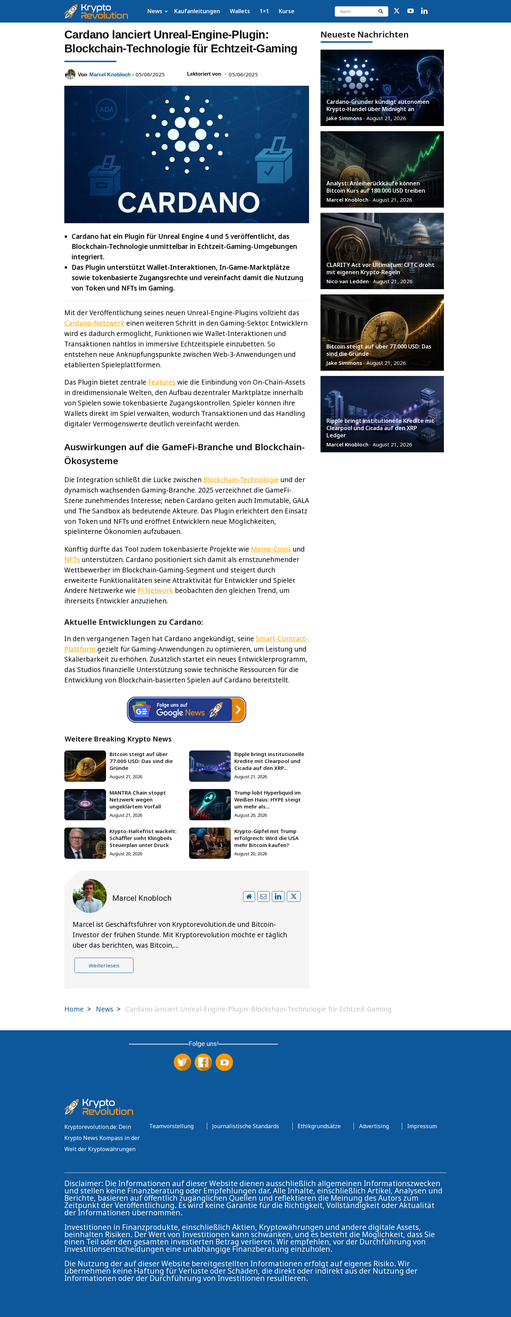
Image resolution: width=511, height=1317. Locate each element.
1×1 (264, 11)
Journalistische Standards (245, 1126)
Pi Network (155, 590)
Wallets (240, 11)
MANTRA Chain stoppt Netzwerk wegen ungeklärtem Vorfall (138, 799)
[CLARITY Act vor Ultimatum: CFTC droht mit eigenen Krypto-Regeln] (382, 251)
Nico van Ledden (347, 281)
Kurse (286, 11)
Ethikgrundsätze (319, 1126)
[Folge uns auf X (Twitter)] (182, 1063)
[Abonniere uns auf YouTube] (224, 1063)
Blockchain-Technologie (241, 479)
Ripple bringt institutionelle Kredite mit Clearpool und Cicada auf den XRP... (269, 760)
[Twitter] (396, 11)
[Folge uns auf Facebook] (203, 1063)
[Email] (263, 896)
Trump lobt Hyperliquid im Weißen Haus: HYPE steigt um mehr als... (267, 799)
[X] (294, 896)
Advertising (374, 1126)
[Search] (380, 11)
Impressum (422, 1126)
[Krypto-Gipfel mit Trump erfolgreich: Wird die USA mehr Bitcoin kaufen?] (212, 843)
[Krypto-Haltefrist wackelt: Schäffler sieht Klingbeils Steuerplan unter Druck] (87, 843)
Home (74, 1009)
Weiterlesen (104, 965)
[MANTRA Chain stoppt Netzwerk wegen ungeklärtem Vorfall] (87, 804)
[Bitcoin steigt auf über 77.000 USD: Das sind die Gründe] (87, 766)
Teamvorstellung (171, 1126)
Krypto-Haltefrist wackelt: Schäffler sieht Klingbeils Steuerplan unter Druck (143, 838)
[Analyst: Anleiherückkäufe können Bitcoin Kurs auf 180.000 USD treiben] (382, 169)
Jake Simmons (344, 118)
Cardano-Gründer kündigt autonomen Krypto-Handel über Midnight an (377, 105)
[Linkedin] (424, 11)
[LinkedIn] (278, 896)
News (154, 11)
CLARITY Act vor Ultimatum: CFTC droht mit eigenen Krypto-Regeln (380, 268)
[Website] (249, 896)
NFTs (72, 559)
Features (162, 382)
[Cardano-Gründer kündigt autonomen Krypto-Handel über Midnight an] (382, 88)
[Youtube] (410, 11)
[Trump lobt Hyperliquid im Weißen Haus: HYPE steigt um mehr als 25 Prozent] (212, 804)
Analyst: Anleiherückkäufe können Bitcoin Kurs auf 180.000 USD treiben (375, 186)
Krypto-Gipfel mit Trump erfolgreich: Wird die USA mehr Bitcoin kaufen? (266, 838)
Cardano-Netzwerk (94, 323)
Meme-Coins (271, 549)
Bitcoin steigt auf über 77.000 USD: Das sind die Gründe (141, 760)
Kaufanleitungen (197, 11)
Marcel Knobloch (110, 74)
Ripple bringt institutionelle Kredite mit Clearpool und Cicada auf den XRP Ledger (380, 428)
